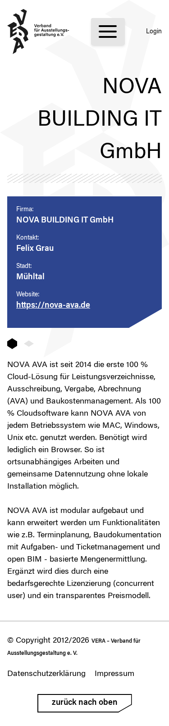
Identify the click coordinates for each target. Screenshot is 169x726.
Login (154, 32)
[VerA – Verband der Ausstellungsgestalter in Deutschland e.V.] (38, 31)
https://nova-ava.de (53, 306)
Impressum (114, 674)
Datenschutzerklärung (46, 674)
